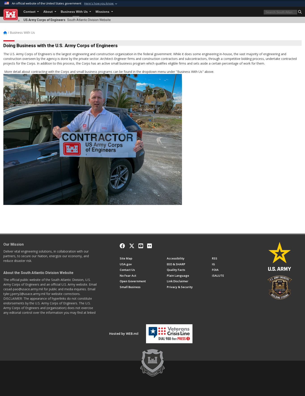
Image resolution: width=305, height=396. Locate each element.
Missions (103, 11)
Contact (29, 11)
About (48, 11)
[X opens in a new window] (131, 246)
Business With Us (75, 11)
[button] (101, 3)
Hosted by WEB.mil (123, 333)
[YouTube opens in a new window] (140, 246)
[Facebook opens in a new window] (122, 246)
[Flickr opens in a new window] (149, 246)
